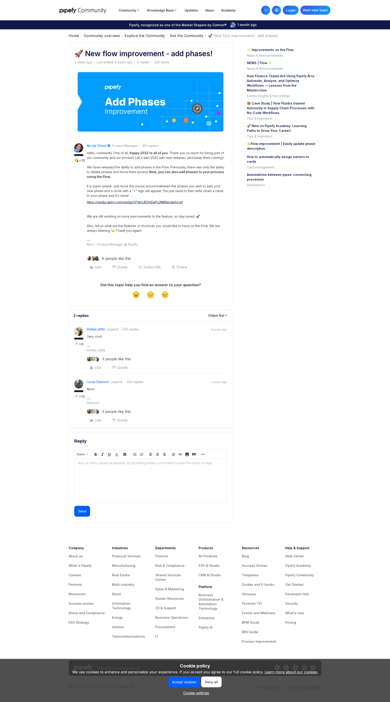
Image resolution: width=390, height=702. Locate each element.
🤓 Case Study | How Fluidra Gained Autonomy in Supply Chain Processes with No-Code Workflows (280, 108)
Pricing (290, 622)
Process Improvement (259, 641)
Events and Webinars (258, 613)
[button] (315, 10)
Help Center (294, 556)
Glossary (249, 594)
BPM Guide (250, 622)
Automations (256, 185)
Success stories (81, 603)
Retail (116, 594)
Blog (245, 556)
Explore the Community (145, 35)
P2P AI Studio (209, 565)
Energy (117, 617)
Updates (191, 10)
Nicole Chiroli (97, 146)
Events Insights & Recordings (268, 96)
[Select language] (276, 10)
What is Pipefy (80, 565)
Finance (161, 556)
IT (156, 636)
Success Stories (254, 565)
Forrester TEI (252, 603)
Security (291, 603)
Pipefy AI (206, 627)
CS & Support (165, 608)
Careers (75, 575)
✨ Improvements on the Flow (270, 50)
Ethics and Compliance (87, 613)
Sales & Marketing (169, 589)
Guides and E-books (258, 584)
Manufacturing (123, 565)
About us (76, 556)
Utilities (118, 627)
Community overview (102, 35)
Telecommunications (128, 636)
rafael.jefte (96, 329)
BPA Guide (250, 632)
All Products (208, 556)
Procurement (165, 627)
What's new (294, 613)
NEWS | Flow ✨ (259, 63)
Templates (250, 575)
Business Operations (171, 617)
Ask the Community (186, 35)
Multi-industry (123, 584)
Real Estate (121, 575)
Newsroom (77, 594)
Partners (75, 584)
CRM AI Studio (210, 575)
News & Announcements (265, 55)
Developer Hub (297, 594)
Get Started (294, 584)
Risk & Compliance (170, 565)
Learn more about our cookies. (291, 672)
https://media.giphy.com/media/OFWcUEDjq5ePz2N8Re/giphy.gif (135, 202)
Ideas (209, 10)
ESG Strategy (79, 622)
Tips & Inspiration (259, 118)
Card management (260, 167)
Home (74, 35)
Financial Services (126, 556)
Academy (228, 10)
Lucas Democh (98, 382)
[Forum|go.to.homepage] (88, 10)
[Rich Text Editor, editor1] (150, 481)
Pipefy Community (299, 575)
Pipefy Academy (298, 565)
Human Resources (169, 598)
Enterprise (207, 618)
